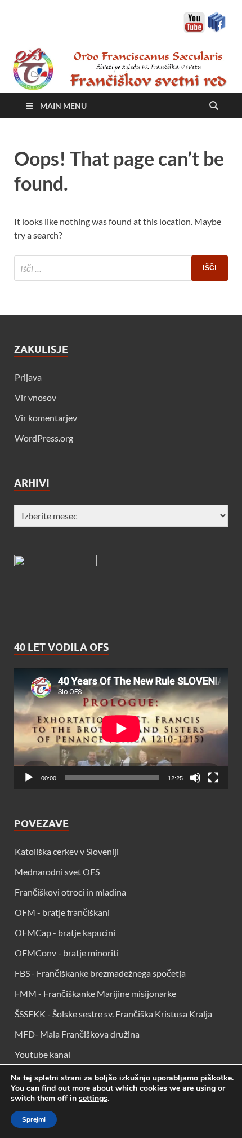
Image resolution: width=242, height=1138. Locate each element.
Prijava (28, 377)
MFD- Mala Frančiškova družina (77, 1034)
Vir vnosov (35, 397)
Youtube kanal (42, 1054)
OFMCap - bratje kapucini (65, 932)
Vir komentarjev (46, 417)
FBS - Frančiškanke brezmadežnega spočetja (100, 973)
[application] (121, 728)
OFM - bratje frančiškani (62, 912)
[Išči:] (121, 268)
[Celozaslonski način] (213, 777)
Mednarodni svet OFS (57, 871)
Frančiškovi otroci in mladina (70, 891)
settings (93, 1098)
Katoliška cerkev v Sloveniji (67, 851)
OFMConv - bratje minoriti (67, 952)
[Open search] (213, 106)
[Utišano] (195, 777)
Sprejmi (34, 1119)
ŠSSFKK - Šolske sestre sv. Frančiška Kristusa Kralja (113, 1013)
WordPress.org (44, 438)
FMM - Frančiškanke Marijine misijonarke (95, 993)
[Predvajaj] (28, 777)
